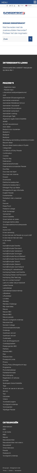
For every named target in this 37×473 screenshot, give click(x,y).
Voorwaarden (7, 407)
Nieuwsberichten (9, 440)
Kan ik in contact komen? (11, 280)
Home (5, 227)
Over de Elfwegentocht (11, 341)
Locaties (6, 299)
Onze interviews (8, 448)
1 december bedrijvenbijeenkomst (14, 92)
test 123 (5, 391)
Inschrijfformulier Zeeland (11, 264)
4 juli (4, 95)
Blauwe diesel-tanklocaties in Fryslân (16, 145)
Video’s (5, 399)
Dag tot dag (7, 158)
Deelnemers (7, 161)
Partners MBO (7, 351)
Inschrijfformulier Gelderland (12, 251)
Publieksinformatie (9, 373)
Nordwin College (9, 325)
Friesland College (9, 209)
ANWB (5, 121)
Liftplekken (6, 293)
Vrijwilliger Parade (9, 410)
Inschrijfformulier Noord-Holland (14, 259)
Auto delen (7, 127)
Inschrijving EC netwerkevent (13, 269)
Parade (5, 450)
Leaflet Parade (8, 285)
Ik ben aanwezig (8, 232)
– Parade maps (8, 90)
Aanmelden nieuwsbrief (11, 106)
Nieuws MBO (7, 314)
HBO (4, 429)
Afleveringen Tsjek (9, 116)
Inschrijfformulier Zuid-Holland (13, 267)
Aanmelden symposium (11, 111)
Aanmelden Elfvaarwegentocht (14, 98)
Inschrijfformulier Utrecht (11, 261)
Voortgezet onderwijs (10, 404)
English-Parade (8, 193)
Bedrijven (6, 135)
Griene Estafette (8, 217)
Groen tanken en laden (11, 219)
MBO (4, 435)
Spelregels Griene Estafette (12, 383)
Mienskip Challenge (9, 304)
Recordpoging (8, 375)
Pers (4, 354)
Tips (4, 394)
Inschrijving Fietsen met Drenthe (14, 272)
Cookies (5, 156)
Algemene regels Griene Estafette (14, 119)
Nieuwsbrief (7, 445)
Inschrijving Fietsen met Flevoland (14, 275)
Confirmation (7, 153)
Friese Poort (7, 206)
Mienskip (6, 301)
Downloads (7, 180)
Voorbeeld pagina (9, 402)
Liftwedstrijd (7, 296)
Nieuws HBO (7, 312)
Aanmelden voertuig (10, 113)
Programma (7, 367)
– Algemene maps (9, 87)
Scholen (6, 380)
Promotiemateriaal (9, 370)
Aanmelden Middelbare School (14, 103)
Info (4, 243)
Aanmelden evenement (11, 100)
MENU (5, 2)
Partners (5, 349)
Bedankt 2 (6, 132)
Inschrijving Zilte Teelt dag (12, 277)
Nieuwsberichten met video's (13, 442)
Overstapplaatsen (9, 343)
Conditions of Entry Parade (12, 150)
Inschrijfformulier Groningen (12, 254)
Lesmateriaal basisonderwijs (12, 291)
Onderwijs (6, 330)
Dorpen (5, 177)
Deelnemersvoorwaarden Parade (14, 166)
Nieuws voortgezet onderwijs (13, 320)
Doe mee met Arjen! (9, 172)
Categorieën (7, 148)
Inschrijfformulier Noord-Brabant (14, 256)
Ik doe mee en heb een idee (12, 238)
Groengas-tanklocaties (11, 222)
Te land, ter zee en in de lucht (13, 388)
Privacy (5, 362)
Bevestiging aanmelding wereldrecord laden (18, 140)
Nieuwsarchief (8, 322)
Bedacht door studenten (11, 129)
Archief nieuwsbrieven (10, 124)
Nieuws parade (8, 317)
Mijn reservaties (8, 306)
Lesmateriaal (7, 288)
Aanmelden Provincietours (12, 108)
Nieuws (5, 309)
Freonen (5, 203)
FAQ (4, 201)
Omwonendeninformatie (11, 328)
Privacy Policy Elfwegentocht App (15, 365)
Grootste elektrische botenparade (15, 224)
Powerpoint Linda (9, 359)
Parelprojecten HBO (10, 346)
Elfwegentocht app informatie (13, 190)
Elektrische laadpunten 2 (11, 185)
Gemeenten (7, 214)
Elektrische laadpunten (11, 182)
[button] (35, 2)
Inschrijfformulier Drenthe (11, 246)
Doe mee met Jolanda (10, 174)
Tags (4, 386)
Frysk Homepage (9, 211)
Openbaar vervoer (9, 333)
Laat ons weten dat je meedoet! (14, 283)
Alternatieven (7, 427)
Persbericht (7, 453)
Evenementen (7, 195)
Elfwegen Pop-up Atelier (11, 187)
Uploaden (6, 396)
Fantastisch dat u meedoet (12, 198)
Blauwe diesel (8, 143)
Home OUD (7, 230)
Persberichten (7, 357)
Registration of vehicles (11, 378)
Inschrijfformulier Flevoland (12, 248)
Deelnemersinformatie (10, 164)
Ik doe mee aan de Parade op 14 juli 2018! (17, 235)
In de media (7, 240)
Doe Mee (6, 169)
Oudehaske (7, 338)
